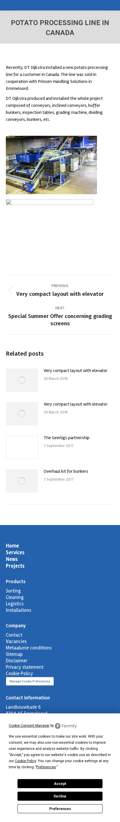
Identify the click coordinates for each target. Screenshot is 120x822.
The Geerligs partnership (66, 438)
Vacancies (16, 641)
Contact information (28, 698)
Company (16, 625)
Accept (60, 784)
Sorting (13, 591)
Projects (15, 566)
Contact (14, 635)
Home (12, 546)
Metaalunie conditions (29, 648)
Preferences (60, 809)
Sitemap (14, 654)
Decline (60, 796)
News (12, 559)
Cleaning (15, 597)
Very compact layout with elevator (75, 370)
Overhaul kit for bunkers (66, 471)
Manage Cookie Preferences (30, 681)
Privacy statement (24, 667)
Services (15, 552)
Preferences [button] (46, 767)
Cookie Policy (19, 673)
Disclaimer (16, 661)
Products (16, 581)
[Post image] (22, 380)
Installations (18, 610)
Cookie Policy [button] (25, 761)
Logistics (15, 604)
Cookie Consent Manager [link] (29, 726)
